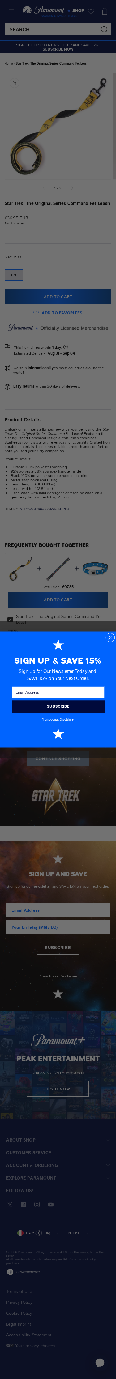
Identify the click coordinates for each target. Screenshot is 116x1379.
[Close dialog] (110, 638)
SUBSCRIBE (58, 706)
